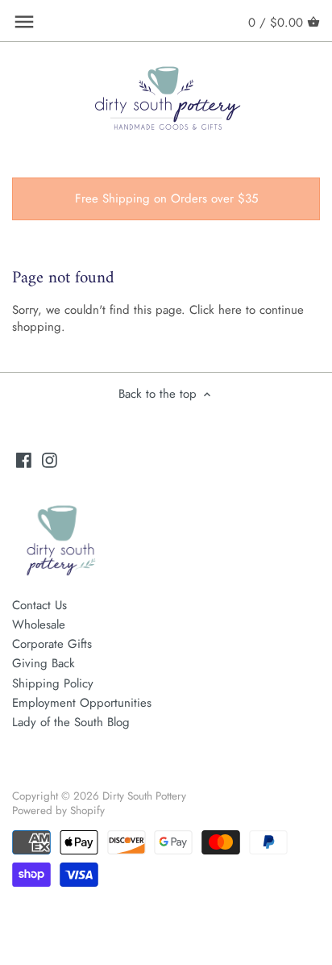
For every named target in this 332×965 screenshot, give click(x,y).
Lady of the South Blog (71, 722)
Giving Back (43, 663)
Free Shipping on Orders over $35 (166, 198)
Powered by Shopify (58, 810)
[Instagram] (49, 459)
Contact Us (39, 605)
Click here (215, 310)
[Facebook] (23, 459)
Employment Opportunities (81, 703)
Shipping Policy (52, 683)
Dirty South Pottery (144, 796)
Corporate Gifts (52, 644)
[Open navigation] (24, 22)
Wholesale (38, 624)
